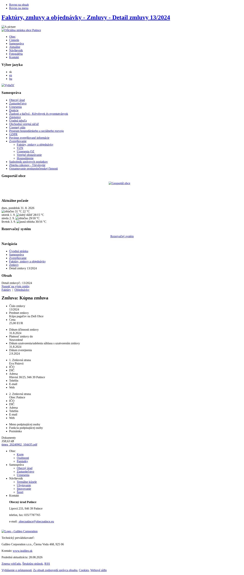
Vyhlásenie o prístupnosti (17, 570)
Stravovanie (24, 488)
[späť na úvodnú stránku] (21, 30)
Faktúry (6, 289)
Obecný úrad (17, 100)
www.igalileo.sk (22, 550)
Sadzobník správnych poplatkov (28, 161)
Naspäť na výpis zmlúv (16, 286)
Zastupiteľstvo (17, 103)
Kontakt (14, 57)
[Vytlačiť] (8, 85)
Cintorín (14, 40)
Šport (20, 492)
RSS (47, 563)
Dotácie (13, 110)
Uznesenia (15, 106)
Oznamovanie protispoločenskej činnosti (33, 168)
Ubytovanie (24, 485)
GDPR (13, 134)
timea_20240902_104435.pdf (19, 444)
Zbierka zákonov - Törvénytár (27, 165)
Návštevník (16, 50)
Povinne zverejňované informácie (29, 137)
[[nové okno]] (20, 531)
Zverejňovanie (17, 141)
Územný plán (17, 127)
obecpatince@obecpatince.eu (36, 521)
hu (10, 78)
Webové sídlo (98, 570)
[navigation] (122, 130)
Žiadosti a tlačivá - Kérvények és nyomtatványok (38, 113)
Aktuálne (14, 47)
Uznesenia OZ (25, 151)
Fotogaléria (16, 53)
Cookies (84, 570)
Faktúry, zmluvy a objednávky (35, 144)
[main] (122, 344)
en (10, 75)
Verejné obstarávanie (29, 154)
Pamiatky (22, 461)
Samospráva (16, 43)
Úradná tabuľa (18, 120)
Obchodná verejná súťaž (24, 124)
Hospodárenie (25, 158)
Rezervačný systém (122, 236)
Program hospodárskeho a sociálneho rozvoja (36, 130)
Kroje (20, 454)
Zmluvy (14, 264)
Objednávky (21, 289)
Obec (12, 36)
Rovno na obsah (19, 4)
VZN (20, 148)
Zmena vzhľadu (11, 563)
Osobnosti (23, 457)
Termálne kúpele (27, 481)
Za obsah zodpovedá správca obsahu (55, 570)
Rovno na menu (18, 8)
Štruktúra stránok (32, 563)
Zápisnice (15, 117)
